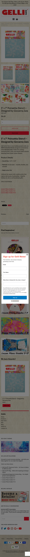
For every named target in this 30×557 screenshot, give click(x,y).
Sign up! (15, 297)
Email (4, 264)
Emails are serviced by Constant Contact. (14, 293)
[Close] (27, 254)
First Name (6, 272)
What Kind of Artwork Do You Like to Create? (14, 280)
